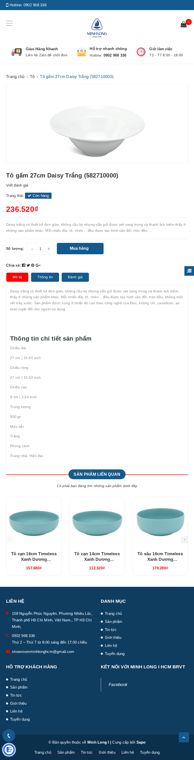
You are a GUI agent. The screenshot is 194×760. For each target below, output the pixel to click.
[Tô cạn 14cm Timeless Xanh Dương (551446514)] (97, 522)
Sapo (141, 742)
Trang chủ (113, 613)
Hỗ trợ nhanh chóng (108, 48)
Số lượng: (15, 248)
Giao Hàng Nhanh (42, 49)
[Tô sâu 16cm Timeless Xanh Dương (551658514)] (160, 522)
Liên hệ (111, 645)
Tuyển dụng (115, 653)
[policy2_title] (81, 52)
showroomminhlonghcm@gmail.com (43, 651)
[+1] (38, 265)
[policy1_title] (16, 52)
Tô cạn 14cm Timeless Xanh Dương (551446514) (96, 559)
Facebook (118, 684)
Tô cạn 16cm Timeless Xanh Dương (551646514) (33, 559)
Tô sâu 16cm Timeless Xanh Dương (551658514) (160, 559)
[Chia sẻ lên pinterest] (33, 265)
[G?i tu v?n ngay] (9, 750)
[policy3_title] (141, 51)
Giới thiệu (113, 637)
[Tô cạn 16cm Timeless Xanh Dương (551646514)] (33, 522)
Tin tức (111, 629)
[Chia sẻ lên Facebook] (24, 265)
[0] (184, 25)
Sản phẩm (113, 621)
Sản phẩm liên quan (97, 474)
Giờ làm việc (160, 49)
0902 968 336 (34, 5)
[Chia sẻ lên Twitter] (29, 265)
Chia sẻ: (13, 265)
